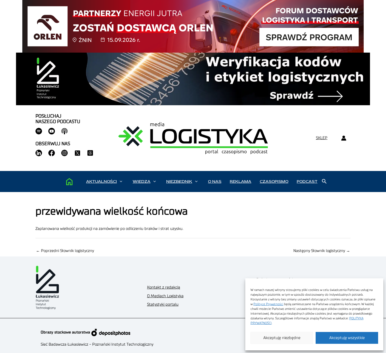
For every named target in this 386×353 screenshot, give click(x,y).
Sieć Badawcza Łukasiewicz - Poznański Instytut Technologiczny (97, 344)
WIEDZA (141, 181)
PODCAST (307, 181)
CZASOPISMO (274, 181)
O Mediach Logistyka (165, 296)
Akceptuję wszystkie (347, 338)
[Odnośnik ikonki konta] (344, 138)
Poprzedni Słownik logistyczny (65, 251)
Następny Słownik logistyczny (321, 251)
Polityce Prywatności (268, 304)
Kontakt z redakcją (163, 287)
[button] (121, 181)
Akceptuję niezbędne (281, 338)
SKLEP (321, 138)
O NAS (214, 181)
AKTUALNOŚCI (101, 181)
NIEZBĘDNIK (179, 181)
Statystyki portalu (163, 304)
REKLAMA (240, 181)
